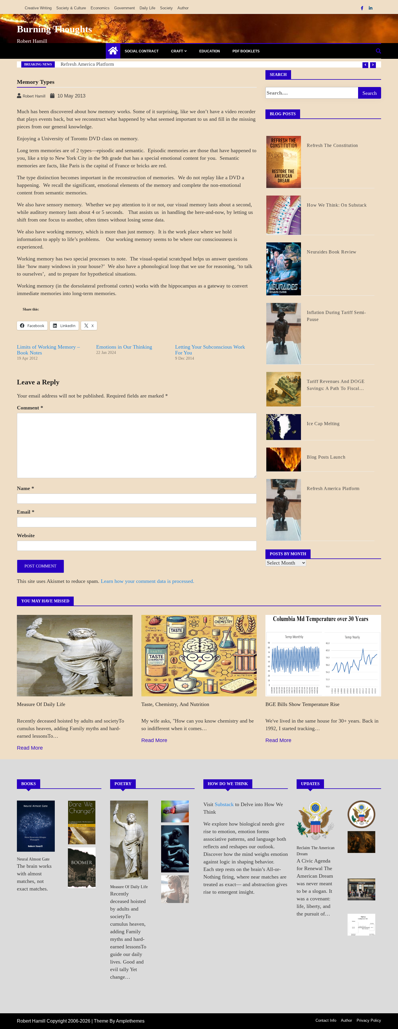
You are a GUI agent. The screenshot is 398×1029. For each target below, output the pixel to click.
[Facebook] (362, 8)
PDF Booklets (246, 51)
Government (124, 8)
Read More (30, 748)
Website (26, 535)
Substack (224, 804)
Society (166, 8)
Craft (177, 51)
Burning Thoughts (54, 29)
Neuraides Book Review (332, 251)
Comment (30, 408)
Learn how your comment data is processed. (147, 581)
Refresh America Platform (333, 488)
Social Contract (142, 51)
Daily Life (147, 8)
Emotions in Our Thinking (124, 347)
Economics (100, 8)
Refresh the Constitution (332, 145)
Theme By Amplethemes (119, 1021)
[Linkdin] (370, 8)
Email (25, 512)
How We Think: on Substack (90, 64)
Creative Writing (38, 8)
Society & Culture (71, 8)
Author (183, 8)
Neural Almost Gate (33, 859)
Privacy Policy (369, 1020)
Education (209, 51)
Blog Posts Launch (326, 457)
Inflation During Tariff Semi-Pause (336, 316)
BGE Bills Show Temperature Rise (302, 704)
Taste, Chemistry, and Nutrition (175, 704)
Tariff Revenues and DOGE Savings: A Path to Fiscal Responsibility (336, 385)
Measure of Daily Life (41, 704)
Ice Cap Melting (323, 423)
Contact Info (326, 1020)
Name (25, 488)
